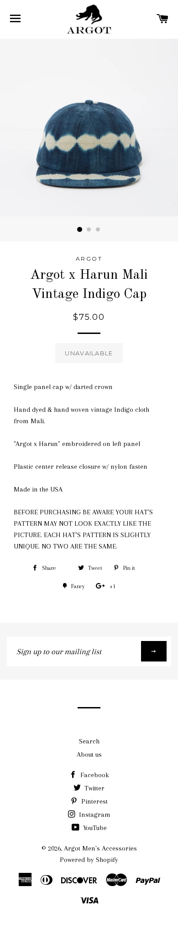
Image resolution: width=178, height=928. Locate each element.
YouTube (94, 828)
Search (89, 741)
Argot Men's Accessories (100, 848)
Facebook (94, 775)
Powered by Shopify (89, 860)
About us (89, 754)
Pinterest (93, 801)
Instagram (93, 814)
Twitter (94, 788)
